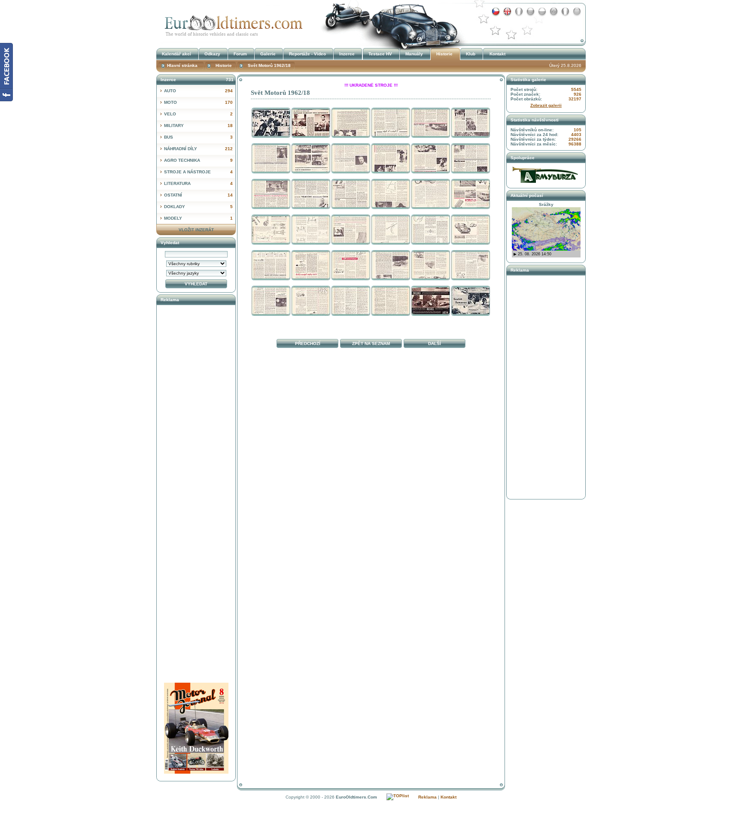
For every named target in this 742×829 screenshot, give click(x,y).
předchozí (307, 343)
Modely (198, 218)
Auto (198, 90)
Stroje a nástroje (198, 171)
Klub (470, 53)
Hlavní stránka (182, 65)
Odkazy (212, 53)
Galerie (268, 53)
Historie (444, 53)
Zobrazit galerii (546, 105)
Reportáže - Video (307, 53)
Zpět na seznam (371, 343)
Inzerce (347, 53)
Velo (198, 114)
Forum (240, 53)
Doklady (198, 206)
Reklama (427, 797)
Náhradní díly (198, 148)
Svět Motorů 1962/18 (269, 65)
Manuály (414, 53)
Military (198, 125)
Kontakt (497, 53)
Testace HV (380, 53)
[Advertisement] (371, 390)
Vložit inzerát (196, 229)
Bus (198, 137)
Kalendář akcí (176, 53)
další (434, 343)
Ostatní (198, 195)
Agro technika (198, 160)
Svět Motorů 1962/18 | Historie (231, 23)
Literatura (198, 183)
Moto (198, 102)
